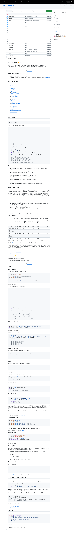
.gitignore (10, 28)
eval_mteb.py (11, 45)
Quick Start (12, 84)
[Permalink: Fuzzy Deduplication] (7, 348)
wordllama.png (11, 55)
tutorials (10, 26)
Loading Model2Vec (15, 104)
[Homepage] (2, 2)
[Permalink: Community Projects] (7, 503)
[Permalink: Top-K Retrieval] (7, 383)
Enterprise (30, 1)
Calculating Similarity (15, 95)
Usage (11, 91)
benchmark (10, 18)
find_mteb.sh (11, 47)
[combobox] (39, 11)
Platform (6, 1)
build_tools (10, 20)
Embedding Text (14, 92)
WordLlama (11, 5)
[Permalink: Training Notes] (7, 445)
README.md (11, 39)
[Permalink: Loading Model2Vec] (7, 417)
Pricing (35, 1)
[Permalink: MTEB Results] (7, 215)
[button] (49, 122)
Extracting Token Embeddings (15, 110)
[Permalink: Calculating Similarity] (7, 322)
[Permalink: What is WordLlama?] (7, 187)
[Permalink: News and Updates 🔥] (7, 73)
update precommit (28, 30)
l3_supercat (18, 252)
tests (9, 24)
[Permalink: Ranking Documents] (7, 330)
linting (26, 26)
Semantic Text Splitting (15, 103)
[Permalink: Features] (7, 166)
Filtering (12, 100)
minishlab (22, 430)
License (11, 114)
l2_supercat (14, 242)
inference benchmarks (29, 18)
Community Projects (13, 111)
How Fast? (12, 89)
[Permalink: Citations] (7, 510)
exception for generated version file (31, 49)
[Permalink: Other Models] (7, 250)
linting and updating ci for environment (31, 22)
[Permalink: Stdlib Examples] (7, 284)
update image (27, 55)
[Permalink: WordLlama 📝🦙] (7, 62)
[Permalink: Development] (7, 462)
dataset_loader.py (11, 43)
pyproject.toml (11, 49)
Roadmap (11, 109)
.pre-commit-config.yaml (13, 30)
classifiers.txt (11, 41)
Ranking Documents (15, 96)
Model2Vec (47, 77)
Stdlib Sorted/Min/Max (15, 93)
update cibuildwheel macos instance (18, 14)
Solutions (11, 1)
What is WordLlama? (13, 86)
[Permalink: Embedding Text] (7, 269)
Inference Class (14, 106)
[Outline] (50, 58)
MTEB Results (12, 88)
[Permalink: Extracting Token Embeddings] (7, 477)
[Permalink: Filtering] (7, 372)
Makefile (12, 474)
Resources (17, 1)
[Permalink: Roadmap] (7, 454)
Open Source (23, 1)
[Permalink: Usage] (7, 266)
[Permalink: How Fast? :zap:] (7, 256)
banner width (27, 39)
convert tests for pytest (29, 24)
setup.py (10, 51)
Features (11, 85)
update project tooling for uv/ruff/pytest (32, 28)
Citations (11, 113)
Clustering (13, 99)
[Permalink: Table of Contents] (7, 81)
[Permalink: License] (7, 524)
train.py (10, 53)
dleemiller (5, 5)
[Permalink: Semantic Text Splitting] (7, 393)
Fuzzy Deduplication (15, 97)
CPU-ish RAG (12, 507)
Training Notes (12, 107)
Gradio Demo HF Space (14, 506)
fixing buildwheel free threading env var (32, 20)
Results (11, 253)
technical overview (39, 78)
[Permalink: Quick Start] (7, 117)
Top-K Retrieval (14, 102)
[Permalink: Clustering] (7, 361)
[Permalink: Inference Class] (7, 432)
